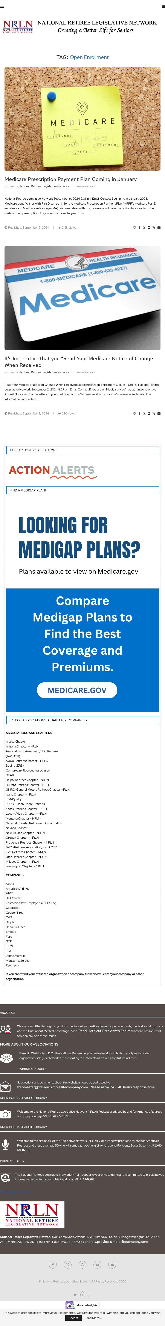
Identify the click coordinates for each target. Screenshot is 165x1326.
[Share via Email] (158, 227)
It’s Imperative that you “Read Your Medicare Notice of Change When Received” (79, 361)
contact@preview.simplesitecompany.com (115, 1241)
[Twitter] (68, 1265)
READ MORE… (59, 1116)
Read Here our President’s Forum (104, 1031)
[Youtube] (97, 1265)
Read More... (93, 1317)
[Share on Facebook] (140, 227)
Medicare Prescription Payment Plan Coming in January (71, 179)
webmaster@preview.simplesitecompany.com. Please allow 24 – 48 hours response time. (86, 1087)
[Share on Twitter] (144, 227)
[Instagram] (82, 1265)
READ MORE (85, 1179)
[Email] (112, 1265)
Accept (73, 1318)
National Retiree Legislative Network (43, 186)
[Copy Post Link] (154, 227)
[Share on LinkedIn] (149, 227)
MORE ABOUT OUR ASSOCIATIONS (29, 1044)
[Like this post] (134, 227)
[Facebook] (53, 1265)
